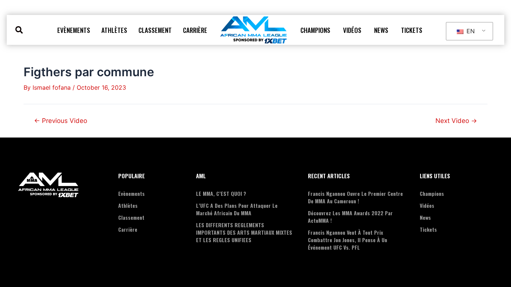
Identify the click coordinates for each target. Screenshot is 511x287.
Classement (155, 30)
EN (470, 31)
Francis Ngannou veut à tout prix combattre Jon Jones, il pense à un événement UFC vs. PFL (347, 239)
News (381, 30)
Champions (315, 30)
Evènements (73, 30)
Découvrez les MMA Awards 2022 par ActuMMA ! (350, 216)
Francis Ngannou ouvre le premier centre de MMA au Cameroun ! (355, 197)
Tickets (411, 30)
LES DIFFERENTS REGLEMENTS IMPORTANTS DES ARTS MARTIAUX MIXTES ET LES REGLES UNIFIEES (244, 232)
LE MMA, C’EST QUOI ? (221, 193)
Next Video (456, 120)
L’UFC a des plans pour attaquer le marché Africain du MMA (237, 209)
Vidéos (352, 30)
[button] (19, 30)
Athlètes (114, 30)
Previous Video (60, 120)
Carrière (195, 30)
